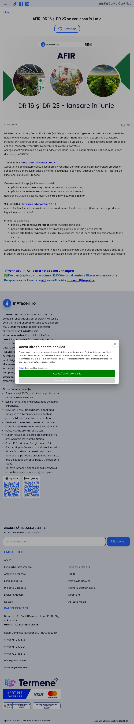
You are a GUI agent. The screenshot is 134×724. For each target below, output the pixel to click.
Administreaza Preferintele (67, 380)
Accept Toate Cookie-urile (67, 373)
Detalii (21, 368)
